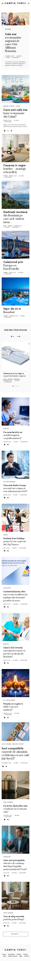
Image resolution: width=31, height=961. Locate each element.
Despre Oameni (12, 956)
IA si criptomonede (9, 481)
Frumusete (17, 379)
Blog (5, 226)
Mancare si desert (9, 106)
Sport (4, 956)
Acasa (4, 954)
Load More (14, 934)
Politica (19, 954)
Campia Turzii (15, 3)
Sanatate (6, 428)
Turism (18, 106)
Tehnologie (7, 856)
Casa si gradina (6, 744)
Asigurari (8, 29)
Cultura (25, 954)
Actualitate (7, 588)
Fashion (10, 379)
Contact (26, 956)
